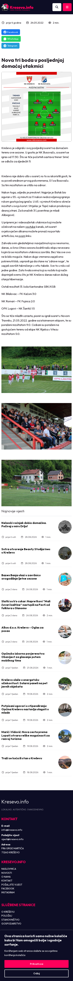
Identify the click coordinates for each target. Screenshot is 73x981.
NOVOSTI (6, 872)
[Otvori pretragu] (56, 7)
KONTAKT (6, 880)
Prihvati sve (36, 963)
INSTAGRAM (8, 892)
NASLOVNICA (8, 868)
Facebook (12, 32)
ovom (21, 236)
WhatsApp (13, 38)
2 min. (56, 22)
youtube (30, 226)
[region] (36, 955)
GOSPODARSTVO (11, 923)
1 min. (48, 537)
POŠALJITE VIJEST (11, 884)
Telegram (12, 45)
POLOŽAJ (6, 915)
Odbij (36, 973)
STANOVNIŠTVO (10, 919)
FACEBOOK (7, 888)
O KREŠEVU (8, 911)
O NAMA (6, 876)
